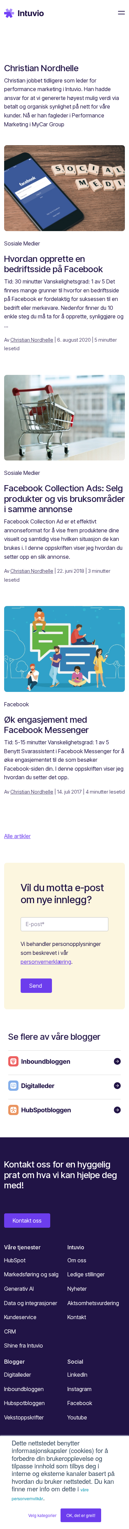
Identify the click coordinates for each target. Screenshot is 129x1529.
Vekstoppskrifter (24, 1417)
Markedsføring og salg (31, 1274)
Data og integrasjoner (30, 1303)
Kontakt (76, 1317)
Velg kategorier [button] (42, 1515)
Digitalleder (17, 1374)
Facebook (16, 704)
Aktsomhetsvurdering (93, 1303)
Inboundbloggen (24, 1389)
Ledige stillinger (86, 1274)
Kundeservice (20, 1317)
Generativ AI (19, 1288)
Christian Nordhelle (31, 340)
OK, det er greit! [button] (80, 1515)
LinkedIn (77, 1374)
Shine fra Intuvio (23, 1345)
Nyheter (77, 1288)
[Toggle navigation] (119, 13)
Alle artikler (17, 836)
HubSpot (14, 1260)
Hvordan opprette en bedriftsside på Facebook (53, 264)
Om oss (76, 1260)
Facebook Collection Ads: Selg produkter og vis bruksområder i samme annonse (64, 498)
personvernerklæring (46, 961)
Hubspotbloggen (24, 1403)
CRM (10, 1331)
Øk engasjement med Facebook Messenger (46, 724)
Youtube (77, 1417)
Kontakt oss (27, 1220)
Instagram (79, 1389)
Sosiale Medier (22, 243)
